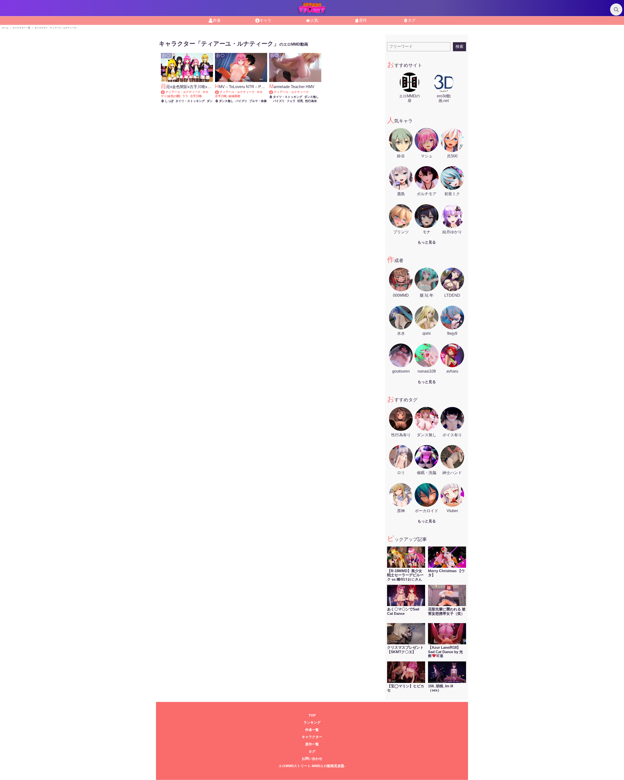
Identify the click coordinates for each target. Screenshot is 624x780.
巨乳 (300, 101)
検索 (459, 46)
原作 (363, 20)
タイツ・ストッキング (190, 101)
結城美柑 (234, 96)
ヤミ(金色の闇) (170, 96)
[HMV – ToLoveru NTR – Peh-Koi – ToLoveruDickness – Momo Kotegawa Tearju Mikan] (219, 92)
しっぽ (169, 101)
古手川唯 (196, 96)
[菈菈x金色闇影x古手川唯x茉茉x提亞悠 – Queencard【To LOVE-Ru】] (165, 92)
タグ (412, 20)
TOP (312, 715)
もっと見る (427, 242)
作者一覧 (312, 730)
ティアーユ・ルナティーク (183, 92)
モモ (205, 92)
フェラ (291, 101)
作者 (217, 20)
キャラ (265, 20)
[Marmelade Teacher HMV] (273, 92)
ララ (185, 96)
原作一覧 (312, 744)
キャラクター (312, 737)
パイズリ (241, 101)
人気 (314, 20)
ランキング (312, 722)
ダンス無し (226, 101)
